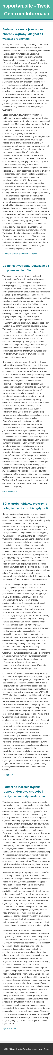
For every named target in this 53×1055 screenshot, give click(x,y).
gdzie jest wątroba (10, 492)
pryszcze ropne (9, 1029)
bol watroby (7, 775)
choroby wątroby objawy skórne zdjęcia (19, 254)
